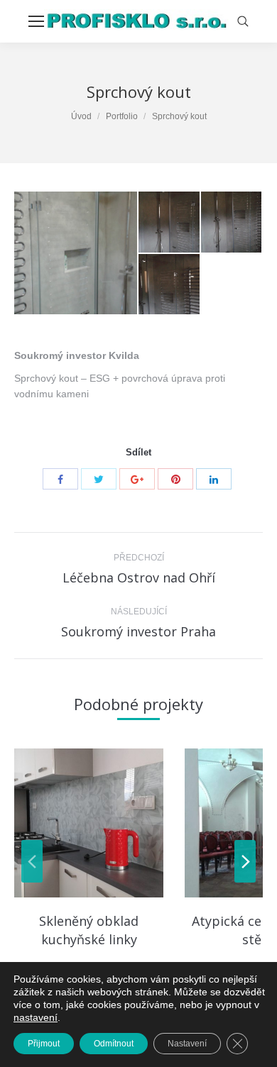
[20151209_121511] (169, 223)
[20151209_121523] (232, 223)
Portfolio (122, 116)
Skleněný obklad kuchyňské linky (88, 930)
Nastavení (187, 1044)
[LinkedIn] (214, 479)
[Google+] (137, 479)
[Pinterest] (175, 479)
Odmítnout (114, 1044)
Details (88, 823)
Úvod (81, 116)
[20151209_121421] (76, 253)
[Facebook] (60, 479)
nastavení (35, 1017)
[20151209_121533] (169, 285)
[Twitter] (98, 479)
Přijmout (44, 1044)
